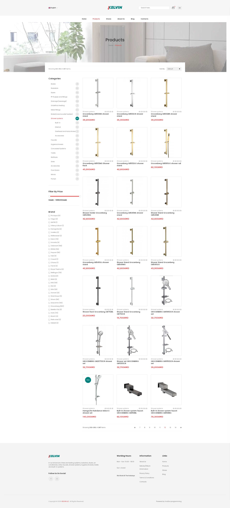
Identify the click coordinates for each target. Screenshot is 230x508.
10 (154, 427)
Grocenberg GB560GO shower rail (166, 163)
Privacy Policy (144, 473)
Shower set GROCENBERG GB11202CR (128, 362)
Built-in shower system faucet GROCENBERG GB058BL (130, 412)
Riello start (56, 320)
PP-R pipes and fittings (65, 97)
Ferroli (54, 266)
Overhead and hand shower (66, 131)
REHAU (55, 249)
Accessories (66, 136)
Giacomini (57, 303)
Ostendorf (56, 246)
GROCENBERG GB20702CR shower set (97, 362)
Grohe (54, 276)
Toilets (64, 153)
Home (84, 19)
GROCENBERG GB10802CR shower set (165, 313)
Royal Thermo (57, 269)
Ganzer (55, 293)
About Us (121, 19)
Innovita (55, 242)
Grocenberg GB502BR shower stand (164, 115)
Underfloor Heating (64, 105)
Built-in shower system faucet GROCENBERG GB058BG (164, 412)
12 (165, 427)
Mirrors (64, 174)
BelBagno (56, 273)
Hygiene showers (64, 144)
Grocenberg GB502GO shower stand (130, 164)
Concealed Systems (64, 149)
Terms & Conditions (147, 478)
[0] (173, 7)
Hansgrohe (56, 229)
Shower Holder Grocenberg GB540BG (95, 214)
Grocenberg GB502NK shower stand (96, 115)
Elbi (53, 286)
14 (175, 427)
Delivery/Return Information (145, 467)
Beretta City (56, 309)
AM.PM (54, 222)
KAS (54, 283)
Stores (108, 19)
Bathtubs (64, 157)
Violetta (55, 232)
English (53, 8)
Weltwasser (56, 236)
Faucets (64, 140)
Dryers (64, 93)
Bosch (54, 316)
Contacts (144, 19)
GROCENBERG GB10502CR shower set (165, 362)
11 (159, 427)
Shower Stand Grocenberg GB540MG (128, 263)
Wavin (55, 299)
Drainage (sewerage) (64, 101)
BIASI (54, 279)
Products (96, 19)
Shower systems (65, 118)
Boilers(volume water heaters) (64, 114)
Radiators (64, 88)
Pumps (64, 179)
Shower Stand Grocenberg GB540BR (162, 214)
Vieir (53, 256)
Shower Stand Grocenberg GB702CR (128, 313)
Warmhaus (56, 296)
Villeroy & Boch (57, 226)
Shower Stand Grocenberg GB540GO (162, 263)
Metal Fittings (64, 110)
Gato (54, 313)
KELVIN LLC (65, 501)
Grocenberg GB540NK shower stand (130, 214)
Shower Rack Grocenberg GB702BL (98, 312)
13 (170, 427)
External (66, 127)
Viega (54, 219)
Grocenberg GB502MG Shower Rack (96, 164)
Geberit (54, 323)
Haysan (55, 252)
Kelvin (54, 239)
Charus (54, 262)
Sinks (64, 162)
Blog (132, 19)
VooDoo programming (173, 501)
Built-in (66, 123)
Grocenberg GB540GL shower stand (96, 263)
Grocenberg (57, 306)
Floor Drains (64, 170)
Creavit (54, 259)
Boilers (64, 84)
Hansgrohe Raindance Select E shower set (96, 412)
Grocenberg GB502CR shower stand (130, 115)
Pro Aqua (55, 216)
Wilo (54, 289)
